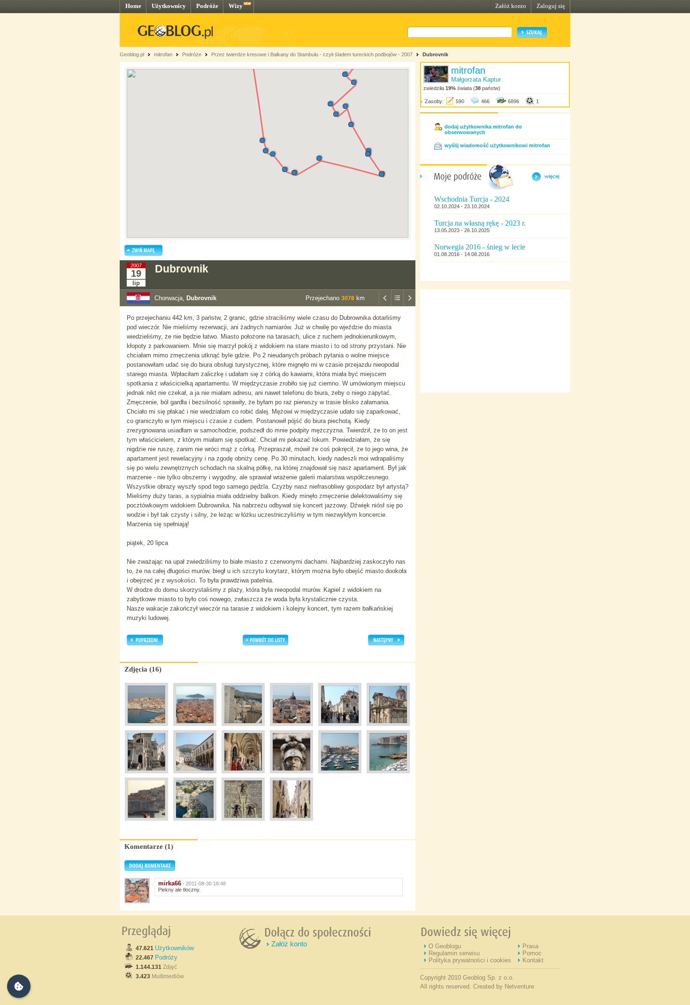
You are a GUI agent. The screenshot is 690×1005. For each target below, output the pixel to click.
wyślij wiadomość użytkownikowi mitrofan (497, 145)
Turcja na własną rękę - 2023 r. (480, 223)
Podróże (207, 5)
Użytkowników (174, 948)
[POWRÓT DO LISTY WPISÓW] (397, 304)
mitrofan (163, 54)
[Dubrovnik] (146, 728)
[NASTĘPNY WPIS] (409, 304)
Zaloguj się (551, 5)
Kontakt (533, 960)
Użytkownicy (169, 5)
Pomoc (532, 953)
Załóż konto (510, 5)
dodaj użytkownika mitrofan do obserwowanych (483, 129)
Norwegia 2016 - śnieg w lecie (479, 247)
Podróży (166, 957)
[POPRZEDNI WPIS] (385, 304)
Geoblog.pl (132, 54)
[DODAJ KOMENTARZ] (149, 869)
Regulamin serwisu (454, 953)
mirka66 (169, 883)
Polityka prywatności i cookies (470, 960)
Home (133, 5)
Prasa (530, 946)
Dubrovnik (435, 54)
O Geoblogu (445, 946)
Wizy (236, 5)
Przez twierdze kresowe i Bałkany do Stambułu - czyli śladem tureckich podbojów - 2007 (312, 54)
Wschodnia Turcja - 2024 (471, 199)
